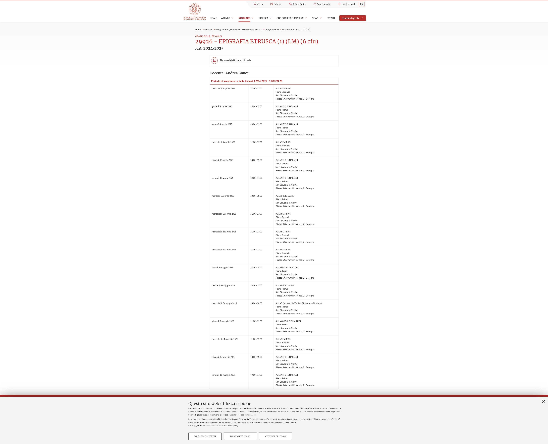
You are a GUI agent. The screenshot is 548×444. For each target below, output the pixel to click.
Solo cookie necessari (205, 436)
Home (213, 18)
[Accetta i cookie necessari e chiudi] (543, 401)
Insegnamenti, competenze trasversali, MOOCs (238, 29)
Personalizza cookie (240, 436)
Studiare (244, 18)
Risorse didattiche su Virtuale (235, 60)
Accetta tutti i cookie (275, 436)
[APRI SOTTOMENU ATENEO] (232, 18)
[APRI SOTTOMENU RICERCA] (270, 18)
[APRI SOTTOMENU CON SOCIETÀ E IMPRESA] (305, 18)
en (361, 4)
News (315, 18)
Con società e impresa (290, 18)
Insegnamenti (272, 29)
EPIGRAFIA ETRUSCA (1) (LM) (296, 29)
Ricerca (263, 18)
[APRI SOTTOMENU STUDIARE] (252, 18)
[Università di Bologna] (194, 12)
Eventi (331, 18)
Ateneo (225, 18)
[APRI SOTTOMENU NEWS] (320, 18)
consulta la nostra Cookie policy (224, 425)
